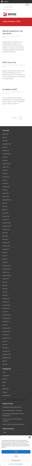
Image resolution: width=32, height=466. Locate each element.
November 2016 (6, 269)
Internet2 (4, 379)
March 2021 (5, 183)
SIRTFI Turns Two (9, 62)
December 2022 (6, 163)
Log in (5, 432)
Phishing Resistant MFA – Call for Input (12, 410)
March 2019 (5, 213)
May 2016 (4, 288)
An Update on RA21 (9, 89)
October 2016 (5, 272)
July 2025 (4, 137)
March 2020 (5, 193)
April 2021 (4, 180)
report (4, 382)
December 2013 (6, 328)
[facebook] (26, 5)
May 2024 (4, 147)
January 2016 (5, 302)
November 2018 (6, 226)
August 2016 (5, 278)
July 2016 (4, 282)
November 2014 (6, 318)
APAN (14, 36)
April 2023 (4, 160)
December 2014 (6, 315)
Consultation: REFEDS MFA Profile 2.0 (11, 407)
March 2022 (5, 173)
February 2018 (6, 242)
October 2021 (5, 177)
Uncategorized (16, 65)
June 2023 (4, 157)
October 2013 (5, 334)
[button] (29, 437)
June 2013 (4, 341)
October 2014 (5, 321)
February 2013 (6, 351)
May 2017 (4, 255)
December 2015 (6, 305)
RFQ (3, 385)
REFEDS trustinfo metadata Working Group (13, 424)
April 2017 (4, 259)
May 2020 (4, 190)
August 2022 (5, 167)
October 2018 (5, 229)
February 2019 (6, 216)
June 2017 (4, 252)
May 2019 (4, 206)
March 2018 (5, 239)
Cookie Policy (11, 464)
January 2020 (5, 196)
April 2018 (4, 236)
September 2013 (6, 338)
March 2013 (5, 348)
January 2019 (5, 219)
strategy (4, 392)
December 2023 (6, 153)
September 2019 (6, 200)
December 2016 (6, 265)
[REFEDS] (8, 14)
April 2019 (4, 209)
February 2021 (6, 186)
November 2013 (6, 331)
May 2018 (4, 232)
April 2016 (4, 292)
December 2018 (6, 223)
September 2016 (6, 275)
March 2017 (5, 262)
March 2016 (5, 295)
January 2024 (5, 150)
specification (5, 389)
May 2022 (4, 170)
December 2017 (6, 246)
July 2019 (4, 203)
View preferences (16, 460)
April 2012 (4, 364)
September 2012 (6, 357)
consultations (5, 375)
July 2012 (4, 361)
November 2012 (6, 354)
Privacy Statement (19, 464)
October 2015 (5, 308)
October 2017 (5, 249)
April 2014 (4, 325)
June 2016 (4, 285)
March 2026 (5, 134)
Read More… (5, 54)
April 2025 (4, 140)
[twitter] (28, 5)
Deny (16, 456)
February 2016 (6, 298)
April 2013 (4, 344)
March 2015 (5, 311)
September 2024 (6, 144)
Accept (16, 452)
